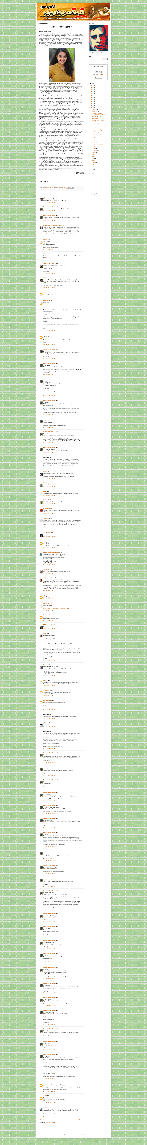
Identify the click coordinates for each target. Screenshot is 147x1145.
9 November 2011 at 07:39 (49, 414)
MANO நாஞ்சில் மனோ (48, 624)
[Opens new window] (62, 81)
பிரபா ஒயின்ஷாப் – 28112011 (98, 116)
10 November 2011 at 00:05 (49, 846)
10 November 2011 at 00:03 (49, 813)
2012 (92, 105)
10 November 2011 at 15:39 (49, 1091)
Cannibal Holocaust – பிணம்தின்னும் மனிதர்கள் (98, 143)
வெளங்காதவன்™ (47, 532)
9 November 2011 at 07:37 (49, 374)
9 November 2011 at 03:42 (49, 249)
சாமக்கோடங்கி (46, 1107)
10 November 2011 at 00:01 (49, 775)
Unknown (45, 239)
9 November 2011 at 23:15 (49, 748)
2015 (92, 99)
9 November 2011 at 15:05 (49, 628)
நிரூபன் (44, 633)
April (93, 158)
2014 (92, 101)
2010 (92, 167)
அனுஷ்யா (45, 197)
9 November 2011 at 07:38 (49, 395)
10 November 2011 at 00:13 (49, 978)
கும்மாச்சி (45, 723)
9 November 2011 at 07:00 (49, 330)
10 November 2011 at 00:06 (49, 873)
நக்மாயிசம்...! (94, 139)
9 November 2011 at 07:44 (49, 452)
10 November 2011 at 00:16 (49, 1078)
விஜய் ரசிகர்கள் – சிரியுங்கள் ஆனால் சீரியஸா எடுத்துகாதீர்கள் (56, 608)
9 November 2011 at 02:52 (49, 220)
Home (62, 1119)
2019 (92, 91)
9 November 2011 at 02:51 (49, 210)
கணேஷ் (45, 471)
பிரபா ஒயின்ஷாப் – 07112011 (98, 146)
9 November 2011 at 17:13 (49, 695)
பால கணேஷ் (45, 518)
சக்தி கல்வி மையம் (47, 700)
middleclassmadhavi (48, 578)
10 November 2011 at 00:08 (49, 909)
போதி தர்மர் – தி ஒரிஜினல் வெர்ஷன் (99, 129)
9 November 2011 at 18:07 (49, 709)
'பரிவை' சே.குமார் (47, 482)
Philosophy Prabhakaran (50, 187)
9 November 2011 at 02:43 (49, 202)
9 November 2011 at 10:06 (49, 536)
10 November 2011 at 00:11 (49, 963)
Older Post (81, 1119)
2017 (92, 95)
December (94, 109)
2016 (92, 97)
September (94, 150)
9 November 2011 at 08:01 (49, 467)
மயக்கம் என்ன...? (95, 118)
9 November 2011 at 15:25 (49, 660)
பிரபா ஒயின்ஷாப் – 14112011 (98, 137)
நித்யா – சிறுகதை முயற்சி (97, 140)
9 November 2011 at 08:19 (49, 486)
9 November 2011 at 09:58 (49, 528)
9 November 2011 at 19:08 (49, 726)
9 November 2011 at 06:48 (49, 287)
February (94, 162)
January (94, 164)
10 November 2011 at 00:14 (49, 1005)
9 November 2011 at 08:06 (49, 478)
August (93, 152)
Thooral (45, 1095)
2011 (92, 107)
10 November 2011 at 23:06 (49, 1102)
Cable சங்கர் (46, 499)
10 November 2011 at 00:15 (49, 1037)
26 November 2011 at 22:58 (49, 1114)
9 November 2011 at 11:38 (49, 590)
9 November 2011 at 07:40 (49, 427)
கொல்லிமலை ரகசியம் (96, 135)
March (93, 160)
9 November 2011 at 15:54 (49, 675)
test (44, 1083)
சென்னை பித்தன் (47, 569)
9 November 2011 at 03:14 (49, 235)
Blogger (84, 1134)
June (93, 154)
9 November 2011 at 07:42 (49, 442)
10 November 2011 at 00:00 (49, 762)
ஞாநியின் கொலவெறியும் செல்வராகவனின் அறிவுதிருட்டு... (99, 114)
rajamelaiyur (46, 595)
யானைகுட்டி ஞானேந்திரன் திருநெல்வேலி (51, 552)
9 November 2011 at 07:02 (49, 344)
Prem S (45, 491)
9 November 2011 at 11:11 (49, 573)
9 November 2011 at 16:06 (49, 685)
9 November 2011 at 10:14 (49, 547)
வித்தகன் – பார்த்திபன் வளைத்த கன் (99, 133)
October (94, 148)
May (93, 156)
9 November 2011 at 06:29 (49, 259)
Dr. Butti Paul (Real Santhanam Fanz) (52, 225)
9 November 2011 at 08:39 (49, 495)
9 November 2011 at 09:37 (49, 503)
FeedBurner (101, 74)
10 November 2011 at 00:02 (49, 800)
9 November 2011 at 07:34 (49, 358)
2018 (92, 93)
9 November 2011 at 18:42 (49, 718)
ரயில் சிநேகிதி (95, 127)
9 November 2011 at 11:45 (49, 599)
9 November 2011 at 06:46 (49, 273)
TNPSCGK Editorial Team (49, 263)
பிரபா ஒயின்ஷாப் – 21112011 (98, 131)
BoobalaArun (46, 300)
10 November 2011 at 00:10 (49, 948)
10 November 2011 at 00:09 (49, 921)
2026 (92, 85)
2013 (92, 103)
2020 (92, 89)
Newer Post (42, 1119)
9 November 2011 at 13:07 (49, 620)
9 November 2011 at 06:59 (49, 296)
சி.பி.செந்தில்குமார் (47, 508)
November (94, 111)
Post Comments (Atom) (51, 1122)
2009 (92, 169)
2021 (92, 87)
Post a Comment (45, 1116)
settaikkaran (46, 690)
